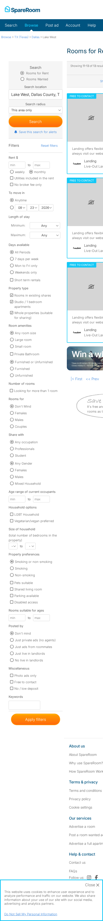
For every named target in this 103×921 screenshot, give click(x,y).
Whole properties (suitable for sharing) (33, 315)
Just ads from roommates (33, 647)
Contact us (77, 862)
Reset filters (49, 145)
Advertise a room (82, 826)
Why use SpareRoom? (86, 763)
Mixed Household (28, 483)
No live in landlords (29, 660)
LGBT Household (26, 514)
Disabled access (26, 602)
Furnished (22, 369)
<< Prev (92, 379)
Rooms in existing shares (32, 295)
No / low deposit (26, 688)
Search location (35, 87)
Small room (23, 346)
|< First (76, 379)
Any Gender (23, 463)
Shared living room (28, 589)
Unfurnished (24, 375)
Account (73, 25)
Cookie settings (80, 807)
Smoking (21, 568)
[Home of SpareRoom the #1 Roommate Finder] (22, 9)
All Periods (22, 252)
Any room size (25, 333)
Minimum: (18, 225)
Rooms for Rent (37, 73)
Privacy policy (80, 799)
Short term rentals (27, 280)
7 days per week (27, 259)
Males (19, 420)
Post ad (52, 25)
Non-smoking (25, 575)
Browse (31, 25)
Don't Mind (23, 406)
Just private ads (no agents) (35, 640)
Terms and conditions (85, 790)
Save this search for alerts (38, 132)
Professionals (24, 449)
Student (20, 455)
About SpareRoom (83, 754)
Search (11, 25)
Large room (23, 340)
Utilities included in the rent (34, 178)
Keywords (16, 698)
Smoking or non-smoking (33, 562)
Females (21, 413)
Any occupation (26, 442)
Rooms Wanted (36, 79)
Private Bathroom (26, 354)
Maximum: (18, 235)
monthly (40, 172)
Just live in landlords (30, 653)
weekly (20, 172)
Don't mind (23, 633)
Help (92, 25)
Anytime (21, 200)
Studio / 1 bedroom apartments (28, 304)
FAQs (73, 871)
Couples (21, 426)
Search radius (35, 104)
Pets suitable (23, 583)
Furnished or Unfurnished (34, 362)
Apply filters (35, 719)
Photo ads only (25, 675)
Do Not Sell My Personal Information (30, 914)
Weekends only (26, 272)
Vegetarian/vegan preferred (34, 521)
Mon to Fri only (26, 266)
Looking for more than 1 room (35, 391)
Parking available (26, 596)
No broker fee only (28, 185)
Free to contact (25, 682)
